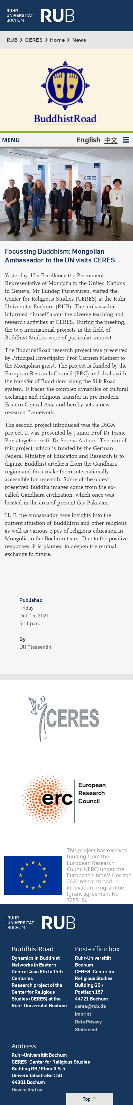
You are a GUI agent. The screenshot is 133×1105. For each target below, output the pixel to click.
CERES (34, 40)
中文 (111, 140)
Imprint (83, 1014)
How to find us (27, 1090)
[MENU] (126, 140)
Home (57, 40)
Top (87, 1099)
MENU (11, 140)
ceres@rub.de (90, 1006)
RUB (12, 40)
